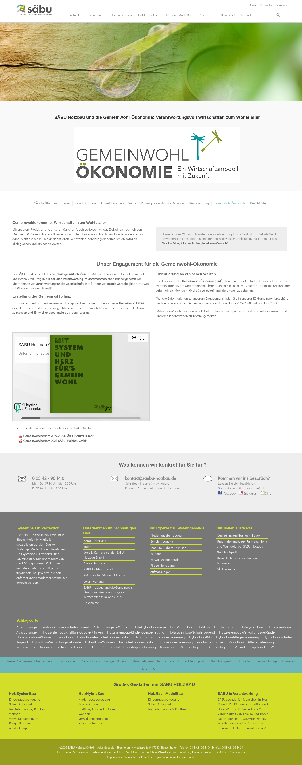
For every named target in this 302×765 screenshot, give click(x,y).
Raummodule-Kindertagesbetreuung (129, 647)
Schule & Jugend (161, 541)
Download (228, 15)
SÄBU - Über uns (95, 540)
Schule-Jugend (219, 647)
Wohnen (156, 553)
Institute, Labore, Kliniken (168, 548)
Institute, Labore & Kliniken (98, 709)
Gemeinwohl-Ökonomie (230, 203)
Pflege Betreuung (162, 565)
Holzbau (203, 627)
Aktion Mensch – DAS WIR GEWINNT (243, 718)
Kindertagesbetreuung (166, 535)
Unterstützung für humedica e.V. (239, 709)
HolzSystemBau (121, 15)
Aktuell (74, 15)
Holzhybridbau (225, 627)
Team (66, 203)
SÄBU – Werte (226, 569)
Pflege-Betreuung (261, 642)
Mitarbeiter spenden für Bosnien (240, 723)
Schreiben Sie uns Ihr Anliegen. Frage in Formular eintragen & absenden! (153, 483)
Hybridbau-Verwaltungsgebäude (56, 642)
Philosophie (67, 661)
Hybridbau (65, 637)
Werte (132, 203)
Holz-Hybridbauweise (150, 627)
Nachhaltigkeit (227, 552)
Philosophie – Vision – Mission (162, 203)
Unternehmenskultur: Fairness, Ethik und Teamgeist (168, 661)
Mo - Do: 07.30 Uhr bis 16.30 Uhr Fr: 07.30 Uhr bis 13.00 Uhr (54, 483)
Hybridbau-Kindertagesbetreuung (160, 637)
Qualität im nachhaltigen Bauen (239, 535)
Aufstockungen (160, 572)
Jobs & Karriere (85, 203)
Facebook (229, 493)
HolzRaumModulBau (178, 15)
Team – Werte (151, 669)
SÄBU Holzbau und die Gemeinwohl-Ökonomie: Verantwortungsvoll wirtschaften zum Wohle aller (109, 592)
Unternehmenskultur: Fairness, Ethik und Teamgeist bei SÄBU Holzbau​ (242, 543)
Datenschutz (266, 5)
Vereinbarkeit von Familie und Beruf (243, 714)
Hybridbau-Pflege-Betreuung (237, 637)
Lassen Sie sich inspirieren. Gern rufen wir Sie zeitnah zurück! (244, 483)
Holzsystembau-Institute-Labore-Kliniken (73, 632)
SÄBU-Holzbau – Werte (99, 569)
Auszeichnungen (112, 203)
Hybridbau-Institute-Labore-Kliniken (103, 637)
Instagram (250, 493)
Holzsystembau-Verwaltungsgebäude (247, 632)
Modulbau (236, 642)
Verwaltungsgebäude (165, 559)
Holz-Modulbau (181, 627)
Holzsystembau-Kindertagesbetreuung (135, 632)
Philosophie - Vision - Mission (104, 575)
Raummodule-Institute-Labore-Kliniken (68, 647)
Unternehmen (94, 15)
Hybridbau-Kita (200, 637)
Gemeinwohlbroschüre (273, 298)
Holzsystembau (252, 627)
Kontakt (253, 5)
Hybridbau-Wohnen (100, 642)
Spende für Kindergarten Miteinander (244, 704)
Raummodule (26, 647)
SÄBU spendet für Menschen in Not (242, 699)
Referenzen (206, 15)
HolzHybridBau (148, 15)
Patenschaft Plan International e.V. (242, 728)
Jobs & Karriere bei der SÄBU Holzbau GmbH (104, 554)
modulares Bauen (210, 642)
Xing (268, 493)
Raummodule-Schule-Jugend (182, 647)
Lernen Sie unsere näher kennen (29, 661)
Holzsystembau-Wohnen (34, 637)
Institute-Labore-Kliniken (137, 642)
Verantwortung (199, 203)
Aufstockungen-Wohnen (111, 627)
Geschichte (258, 203)
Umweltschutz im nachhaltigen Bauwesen (238, 560)
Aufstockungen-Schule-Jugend (66, 627)
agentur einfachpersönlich (179, 757)
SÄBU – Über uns (45, 203)
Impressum (282, 5)
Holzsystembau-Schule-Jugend (191, 632)
